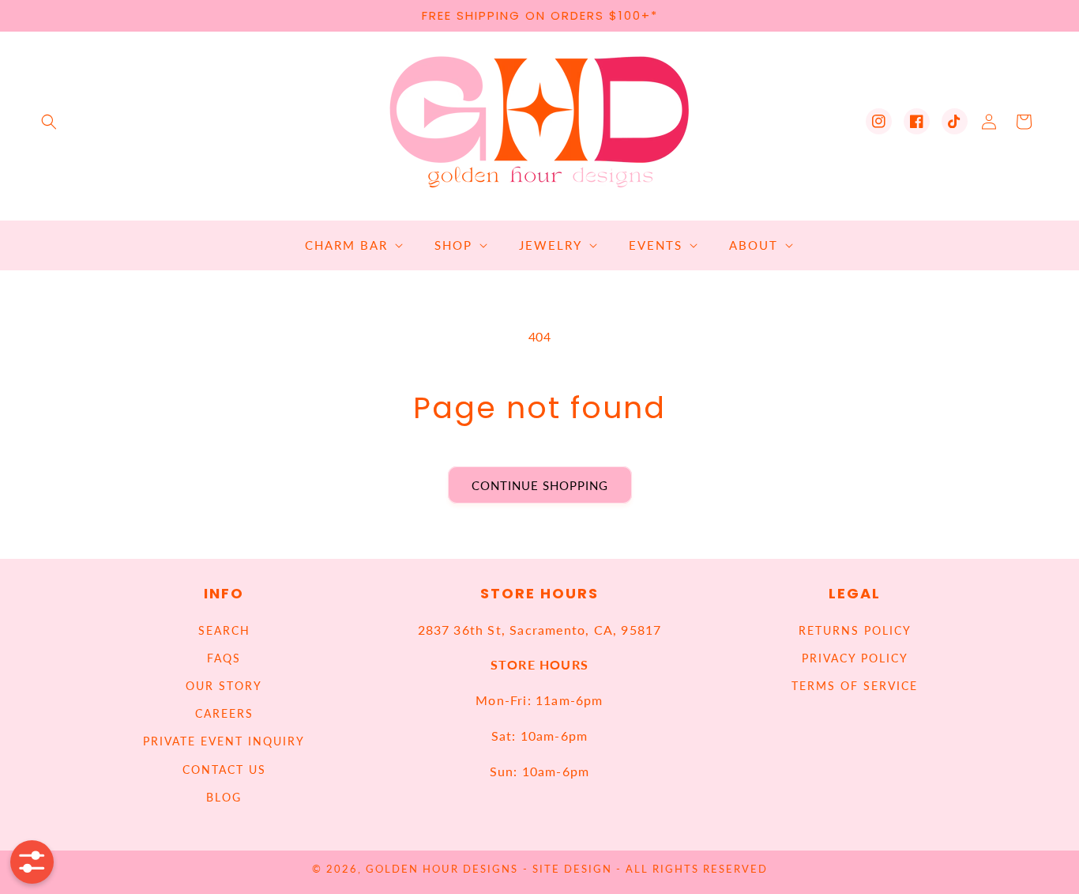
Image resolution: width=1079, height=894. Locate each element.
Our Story (224, 685)
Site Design (572, 869)
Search (224, 630)
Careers (224, 713)
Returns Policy (855, 630)
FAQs (224, 658)
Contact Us (224, 769)
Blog (224, 797)
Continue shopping (540, 485)
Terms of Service (854, 685)
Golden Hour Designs (442, 869)
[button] (49, 121)
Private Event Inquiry (224, 741)
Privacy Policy (855, 658)
